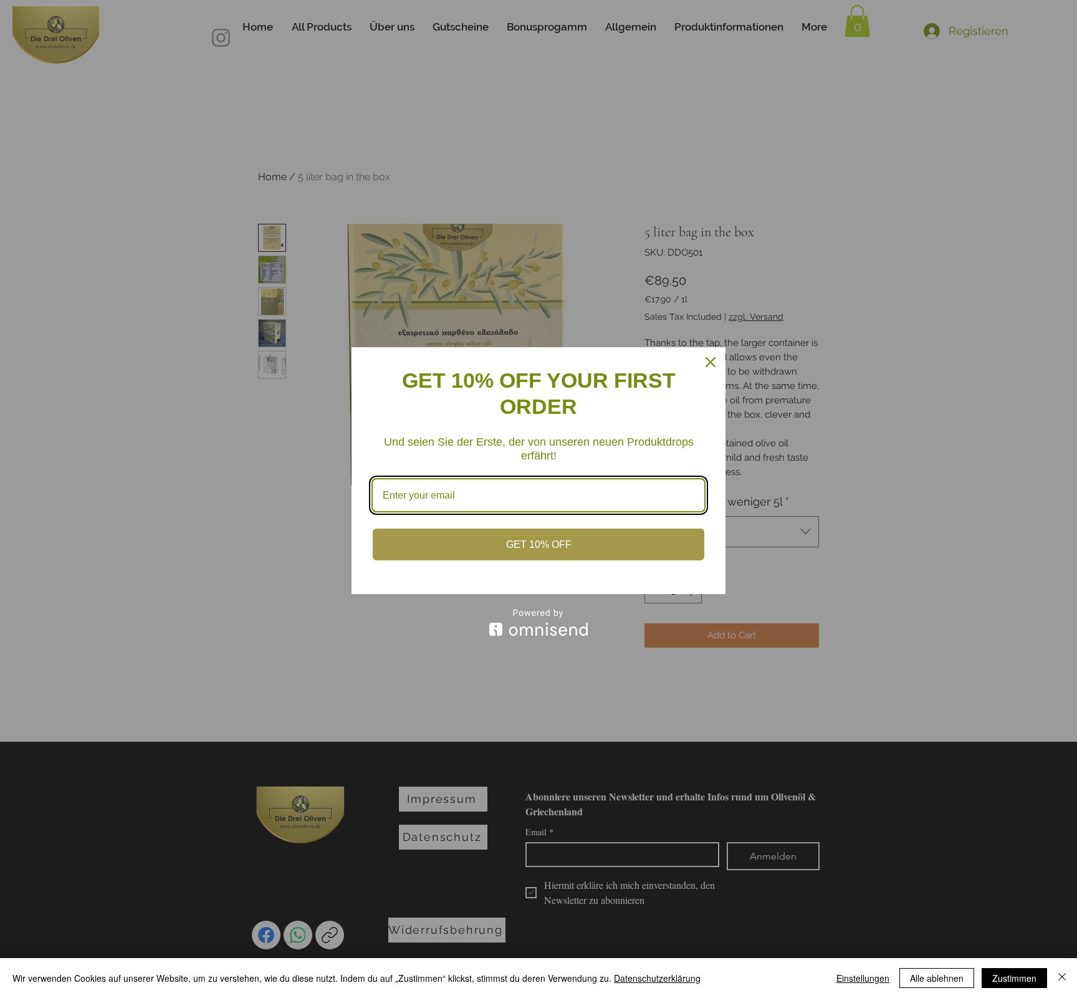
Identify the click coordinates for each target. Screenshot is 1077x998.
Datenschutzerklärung (657, 978)
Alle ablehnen (937, 978)
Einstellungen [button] (862, 978)
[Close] (710, 362)
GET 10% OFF (539, 544)
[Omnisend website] (538, 622)
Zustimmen (1014, 978)
